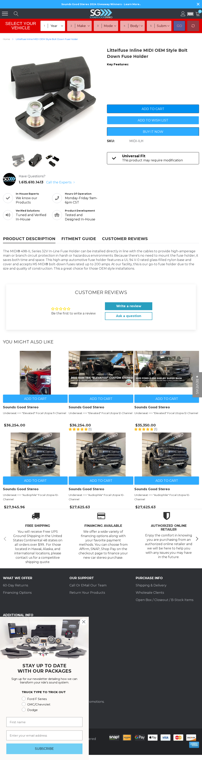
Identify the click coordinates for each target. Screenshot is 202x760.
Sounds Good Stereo (20, 407)
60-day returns (15, 585)
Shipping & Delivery (151, 585)
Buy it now (153, 132)
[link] (18, 160)
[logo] (101, 13)
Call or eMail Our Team (88, 585)
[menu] (5, 14)
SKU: (111, 141)
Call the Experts (59, 182)
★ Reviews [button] (197, 384)
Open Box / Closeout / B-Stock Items (164, 600)
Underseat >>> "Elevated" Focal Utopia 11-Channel (34, 413)
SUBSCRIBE (44, 749)
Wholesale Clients (150, 593)
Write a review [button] (128, 306)
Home (6, 39)
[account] (183, 13)
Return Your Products (87, 593)
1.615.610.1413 (31, 182)
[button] (190, 14)
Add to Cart (35, 399)
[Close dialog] (83, 621)
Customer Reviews (125, 238)
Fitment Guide (78, 238)
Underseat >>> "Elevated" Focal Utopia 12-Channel (100, 413)
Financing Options (17, 593)
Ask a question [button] (128, 316)
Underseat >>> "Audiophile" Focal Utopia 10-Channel (31, 497)
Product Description (29, 238)
